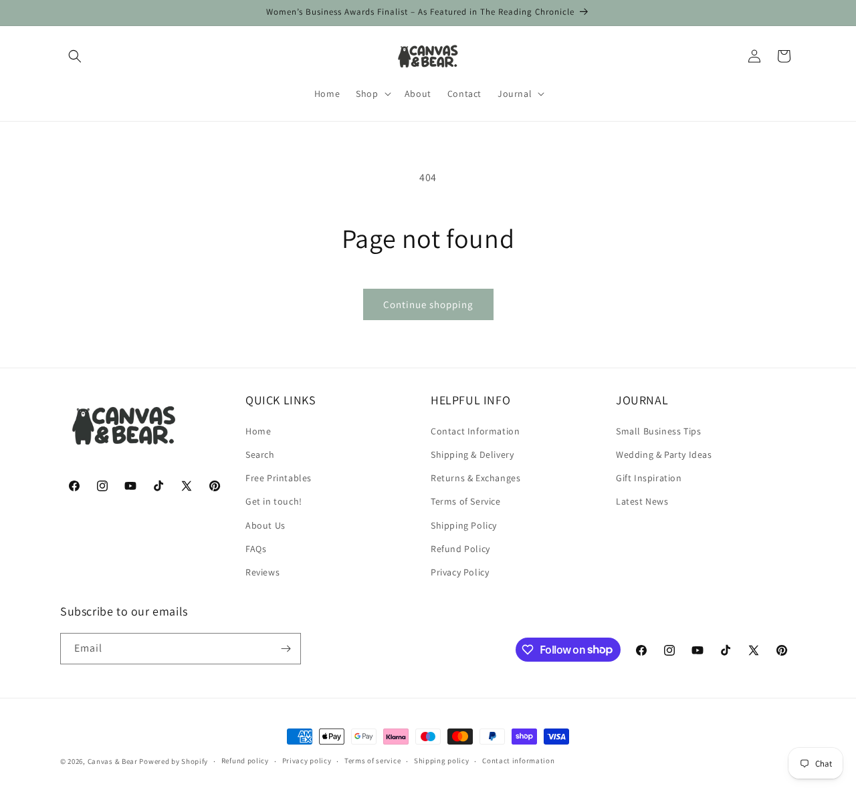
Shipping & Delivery (472, 454)
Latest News (642, 501)
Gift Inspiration (649, 477)
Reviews (262, 571)
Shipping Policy (464, 525)
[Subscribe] (285, 648)
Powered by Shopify (173, 761)
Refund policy (245, 760)
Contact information (518, 760)
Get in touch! (273, 501)
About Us (265, 525)
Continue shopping (428, 304)
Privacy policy (307, 760)
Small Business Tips (658, 430)
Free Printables (278, 477)
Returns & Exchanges (475, 477)
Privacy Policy (460, 571)
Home (258, 430)
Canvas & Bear (113, 761)
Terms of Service (466, 501)
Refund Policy (460, 548)
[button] (75, 56)
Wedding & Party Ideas (664, 454)
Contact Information (475, 430)
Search (260, 454)
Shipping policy (441, 760)
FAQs (255, 548)
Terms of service (372, 760)
